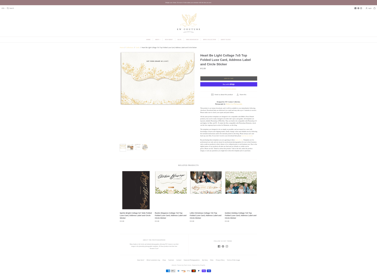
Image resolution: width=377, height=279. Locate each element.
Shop (157, 39)
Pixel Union (187, 265)
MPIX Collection (209, 39)
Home (148, 39)
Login (370, 8)
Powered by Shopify (198, 265)
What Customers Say (153, 260)
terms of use (239, 140)
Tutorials (171, 260)
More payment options (228, 89)
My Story (205, 260)
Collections (129, 47)
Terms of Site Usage (233, 260)
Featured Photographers (192, 260)
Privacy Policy (220, 260)
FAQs (211, 260)
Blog (179, 39)
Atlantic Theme (177, 265)
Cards (137, 47)
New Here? (169, 39)
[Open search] (8, 8)
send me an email (247, 136)
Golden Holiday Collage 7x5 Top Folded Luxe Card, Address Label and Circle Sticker (240, 215)
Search (11, 8)
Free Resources (192, 39)
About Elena (226, 39)
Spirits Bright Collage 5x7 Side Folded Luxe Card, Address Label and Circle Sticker (136, 215)
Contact (178, 260)
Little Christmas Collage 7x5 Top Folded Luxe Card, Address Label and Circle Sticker (205, 215)
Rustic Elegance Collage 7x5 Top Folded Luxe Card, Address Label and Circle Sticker (170, 215)
